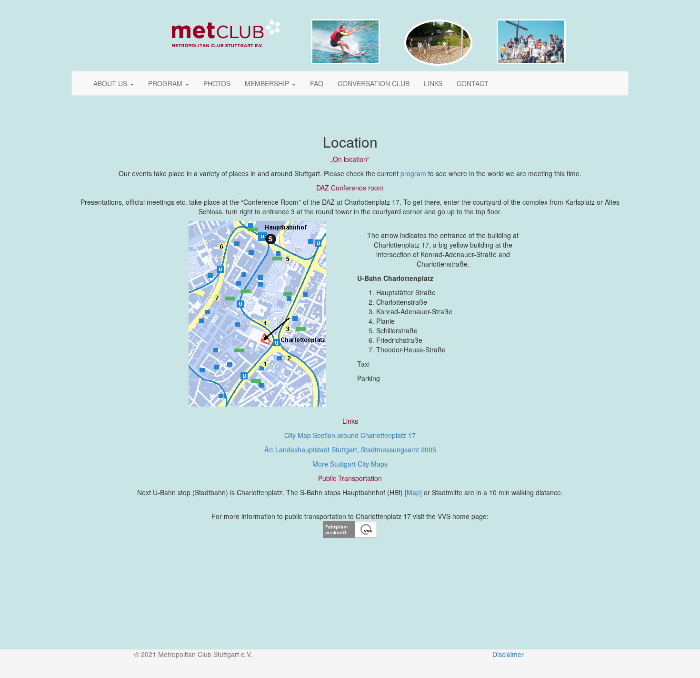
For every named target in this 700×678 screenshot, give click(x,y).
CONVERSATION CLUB (374, 83)
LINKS (433, 83)
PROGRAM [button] (166, 83)
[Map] (413, 492)
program (413, 173)
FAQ (316, 83)
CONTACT (473, 83)
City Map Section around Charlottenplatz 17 (350, 435)
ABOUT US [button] (111, 83)
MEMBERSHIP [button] (268, 83)
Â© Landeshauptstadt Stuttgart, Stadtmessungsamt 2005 (350, 449)
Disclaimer (508, 654)
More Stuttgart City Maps (350, 464)
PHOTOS (216, 83)
